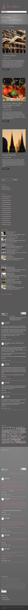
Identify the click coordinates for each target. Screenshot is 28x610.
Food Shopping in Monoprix (12, 249)
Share (9, 339)
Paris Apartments (22, 436)
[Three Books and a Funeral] (3, 240)
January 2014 (5, 206)
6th (14, 427)
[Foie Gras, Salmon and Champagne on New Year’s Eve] (14, 89)
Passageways (6, 439)
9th (18, 427)
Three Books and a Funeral (12, 237)
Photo (5, 337)
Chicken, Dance (9, 55)
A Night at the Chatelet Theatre (12, 279)
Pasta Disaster (9, 255)
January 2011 (5, 220)
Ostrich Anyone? (9, 243)
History (16, 435)
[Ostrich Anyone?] (3, 246)
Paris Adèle (7, 322)
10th (21, 427)
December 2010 (6, 222)
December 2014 (6, 204)
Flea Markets (20, 433)
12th (2, 429)
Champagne (9, 433)
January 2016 (5, 198)
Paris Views (16, 438)
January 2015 (5, 202)
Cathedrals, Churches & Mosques (14, 432)
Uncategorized (20, 442)
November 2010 (6, 224)
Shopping (17, 441)
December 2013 (6, 208)
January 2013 (5, 210)
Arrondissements (7, 430)
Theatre (12, 442)
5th (12, 427)
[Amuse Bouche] (14, 141)
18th (9, 429)
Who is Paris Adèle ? (7, 189)
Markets (8, 436)
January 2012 (5, 214)
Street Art (23, 441)
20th (14, 429)
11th (24, 427)
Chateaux (15, 433)
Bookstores (17, 430)
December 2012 (6, 212)
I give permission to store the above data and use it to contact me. (14, 589)
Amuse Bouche (9, 154)
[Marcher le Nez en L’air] (3, 234)
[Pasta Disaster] (3, 257)
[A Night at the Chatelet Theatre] (3, 281)
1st (2, 427)
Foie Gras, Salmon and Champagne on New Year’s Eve (12, 105)
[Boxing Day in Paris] (3, 269)
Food (4, 435)
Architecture (21, 429)
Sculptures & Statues (7, 441)
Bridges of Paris (6, 187)
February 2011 (6, 218)
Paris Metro (9, 438)
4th (10, 427)
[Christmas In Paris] (3, 275)
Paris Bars (4, 438)
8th (16, 427)
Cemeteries (4, 433)
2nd (5, 427)
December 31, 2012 (8, 109)
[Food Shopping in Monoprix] (3, 251)
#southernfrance (7, 356)
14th (7, 429)
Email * (19, 580)
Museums (14, 436)
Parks (22, 438)
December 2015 (6, 200)
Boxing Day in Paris (10, 267)
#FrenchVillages (20, 356)
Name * (19, 578)
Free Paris (10, 435)
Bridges (23, 430)
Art (14, 430)
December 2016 (6, 196)
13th (5, 429)
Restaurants (16, 439)
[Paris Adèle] (4, 314)
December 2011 (6, 216)
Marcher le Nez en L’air (11, 231)
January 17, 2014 (7, 58)
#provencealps (14, 356)
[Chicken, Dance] (14, 41)
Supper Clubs (5, 442)
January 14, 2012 (7, 157)
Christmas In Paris (10, 273)
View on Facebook (4, 339)
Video (5, 358)
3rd (7, 427)
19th (12, 429)
